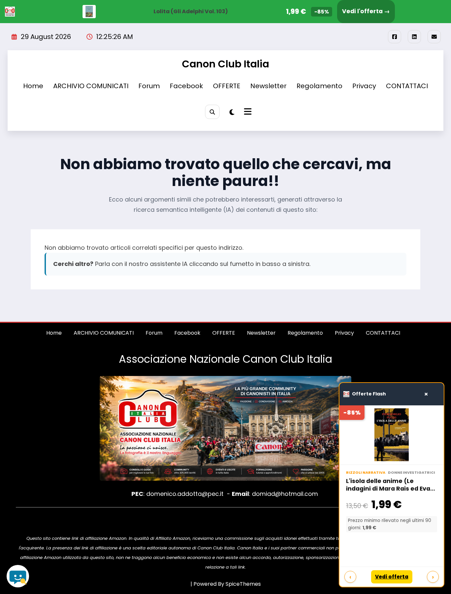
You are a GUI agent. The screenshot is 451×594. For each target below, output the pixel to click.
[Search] (212, 112)
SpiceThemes (243, 584)
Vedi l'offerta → (366, 11)
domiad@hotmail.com (285, 494)
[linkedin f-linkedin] (414, 36)
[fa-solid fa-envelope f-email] (434, 36)
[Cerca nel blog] (18, 576)
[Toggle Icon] (247, 112)
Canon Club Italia (225, 64)
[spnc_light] (231, 112)
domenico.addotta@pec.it (185, 494)
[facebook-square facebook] (394, 36)
